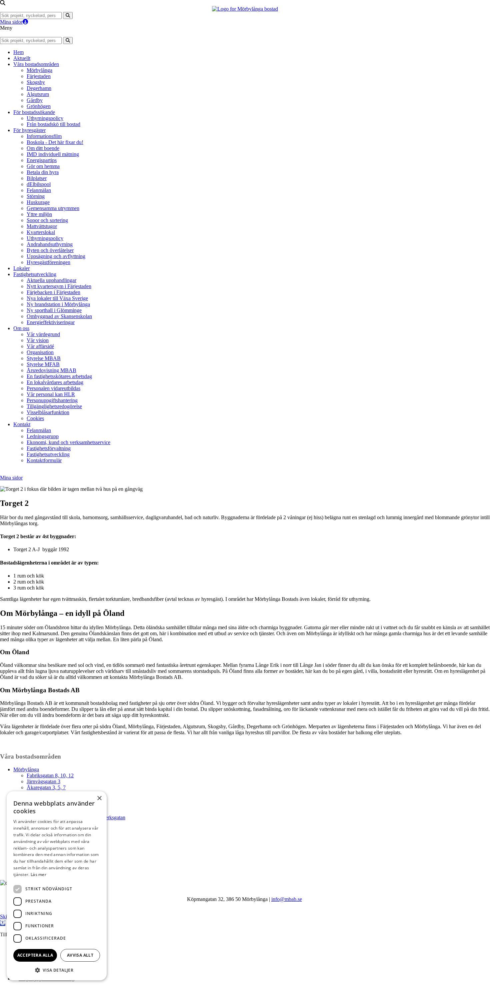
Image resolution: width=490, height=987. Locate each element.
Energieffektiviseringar (51, 322)
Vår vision (38, 340)
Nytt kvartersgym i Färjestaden (59, 286)
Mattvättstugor (42, 226)
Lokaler (21, 268)
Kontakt (21, 424)
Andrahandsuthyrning (50, 244)
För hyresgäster (29, 130)
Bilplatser (37, 178)
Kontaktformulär (44, 460)
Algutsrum (38, 94)
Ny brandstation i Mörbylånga (58, 304)
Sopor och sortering (47, 220)
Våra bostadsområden (36, 64)
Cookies (35, 418)
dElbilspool (39, 184)
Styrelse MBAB (44, 358)
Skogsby (36, 82)
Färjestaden (39, 76)
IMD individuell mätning (53, 154)
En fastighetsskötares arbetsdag (59, 376)
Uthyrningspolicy (45, 118)
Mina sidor (11, 22)
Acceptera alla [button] (35, 955)
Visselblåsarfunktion (48, 412)
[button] (2, 923)
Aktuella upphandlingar (51, 280)
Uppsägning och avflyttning (56, 256)
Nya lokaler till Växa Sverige (57, 298)
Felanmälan (39, 190)
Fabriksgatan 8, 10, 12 (50, 775)
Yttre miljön (39, 214)
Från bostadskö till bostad (53, 124)
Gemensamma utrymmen (53, 208)
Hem (18, 52)
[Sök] (68, 15)
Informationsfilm (44, 136)
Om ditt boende (43, 148)
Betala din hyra (43, 172)
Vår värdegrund (43, 334)
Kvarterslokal (41, 232)
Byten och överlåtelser (50, 250)
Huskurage (38, 202)
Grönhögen (39, 106)
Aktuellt (21, 58)
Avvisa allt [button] (80, 955)
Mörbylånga (39, 70)
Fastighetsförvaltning (49, 448)
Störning (36, 196)
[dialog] (57, 885)
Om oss (21, 328)
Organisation (40, 352)
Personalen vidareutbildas (53, 388)
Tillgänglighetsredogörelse (54, 406)
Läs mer (38, 874)
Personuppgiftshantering (52, 400)
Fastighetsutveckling (34, 274)
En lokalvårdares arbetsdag (55, 382)
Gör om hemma (43, 166)
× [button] (99, 798)
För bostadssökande (34, 112)
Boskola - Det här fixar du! (55, 142)
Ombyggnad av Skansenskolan (59, 316)
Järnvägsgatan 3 (43, 781)
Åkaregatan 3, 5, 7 (46, 787)
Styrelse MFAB (43, 364)
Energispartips (42, 160)
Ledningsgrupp (43, 436)
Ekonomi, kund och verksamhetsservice (68, 442)
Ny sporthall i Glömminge (54, 310)
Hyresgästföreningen (48, 262)
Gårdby (35, 100)
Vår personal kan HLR (51, 394)
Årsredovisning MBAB (51, 370)
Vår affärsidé (40, 346)
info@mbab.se (286, 899)
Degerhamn (39, 88)
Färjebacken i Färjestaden (53, 292)
